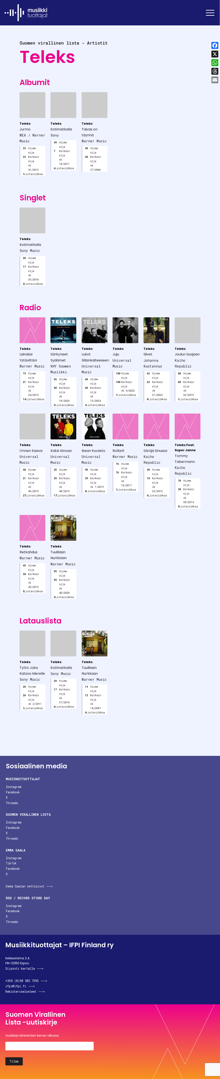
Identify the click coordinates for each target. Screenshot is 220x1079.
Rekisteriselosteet (20, 991)
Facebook (13, 792)
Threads (12, 803)
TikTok (11, 863)
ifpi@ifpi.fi (15, 986)
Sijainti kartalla (20, 968)
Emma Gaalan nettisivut (25, 886)
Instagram (13, 787)
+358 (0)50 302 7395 (22, 981)
